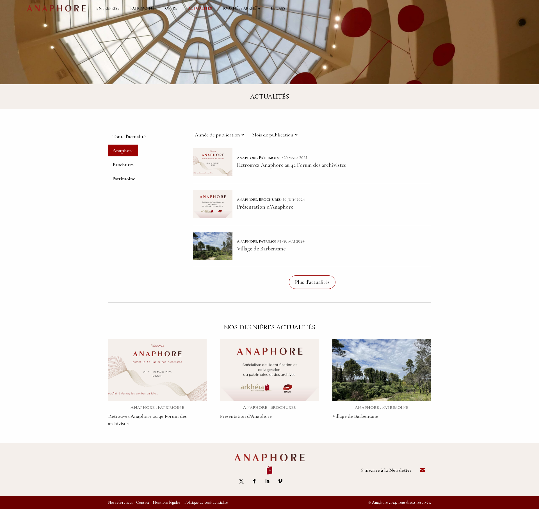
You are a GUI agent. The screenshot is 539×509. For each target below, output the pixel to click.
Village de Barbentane (355, 416)
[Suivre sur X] (241, 481)
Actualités (200, 8)
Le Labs (278, 8)
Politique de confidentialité (206, 502)
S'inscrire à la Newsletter (386, 470)
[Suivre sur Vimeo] (280, 481)
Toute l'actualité (129, 136)
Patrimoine (142, 8)
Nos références (120, 502)
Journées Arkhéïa (241, 8)
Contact (142, 502)
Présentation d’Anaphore (246, 416)
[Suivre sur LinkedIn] (267, 481)
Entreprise (108, 8)
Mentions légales (166, 502)
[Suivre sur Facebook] (254, 481)
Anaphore (123, 150)
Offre (171, 8)
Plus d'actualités (312, 282)
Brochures (123, 164)
